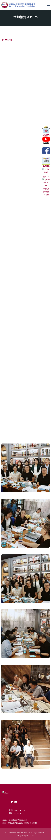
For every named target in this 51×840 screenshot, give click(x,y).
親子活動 (6, 127)
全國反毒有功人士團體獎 (13, 203)
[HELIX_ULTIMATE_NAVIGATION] (48, 4)
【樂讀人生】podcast (12, 280)
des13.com (30, 836)
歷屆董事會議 (8, 164)
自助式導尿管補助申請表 (46, 192)
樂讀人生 (46, 177)
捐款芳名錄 (7, 356)
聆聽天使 (6, 318)
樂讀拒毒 (46, 166)
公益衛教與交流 (9, 90)
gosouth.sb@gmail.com (18, 820)
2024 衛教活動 (9, 53)
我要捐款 (46, 135)
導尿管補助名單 (9, 395)
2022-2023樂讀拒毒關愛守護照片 (17, 241)
